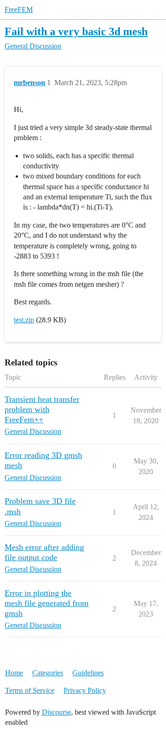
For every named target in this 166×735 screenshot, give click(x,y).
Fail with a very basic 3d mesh (76, 31)
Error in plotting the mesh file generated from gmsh (47, 603)
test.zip (24, 320)
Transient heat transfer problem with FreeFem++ (42, 409)
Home (14, 673)
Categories (47, 673)
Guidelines (88, 673)
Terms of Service (29, 690)
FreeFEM (19, 9)
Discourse (56, 712)
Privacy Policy (85, 690)
